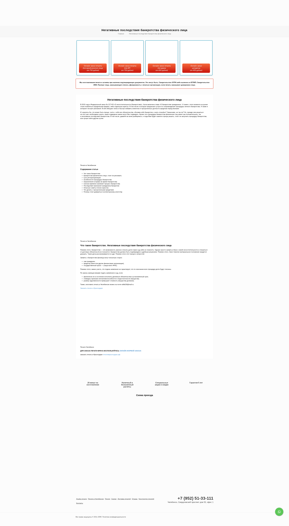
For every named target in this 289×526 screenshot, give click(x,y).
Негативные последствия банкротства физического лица (150, 34)
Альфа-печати (81, 499)
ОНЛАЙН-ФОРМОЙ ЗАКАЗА (130, 351)
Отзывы (135, 499)
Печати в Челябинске (96, 499)
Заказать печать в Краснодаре (91, 288)
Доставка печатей (124, 499)
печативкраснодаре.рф (111, 354)
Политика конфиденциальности (114, 517)
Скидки (114, 499)
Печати (107, 499)
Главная (121, 34)
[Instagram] (210, 507)
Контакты (79, 503)
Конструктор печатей (146, 499)
